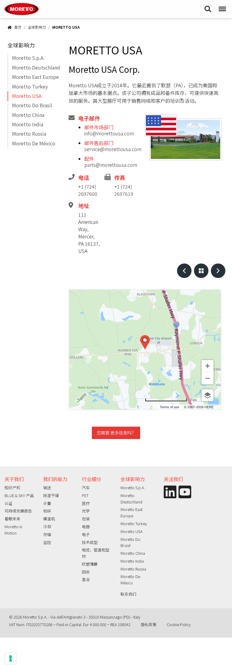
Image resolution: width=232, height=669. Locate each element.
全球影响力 (37, 27)
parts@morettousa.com (110, 164)
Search (207, 6)
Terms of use (169, 407)
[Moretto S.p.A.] (22, 9)
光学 (86, 511)
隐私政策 (148, 624)
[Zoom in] (207, 366)
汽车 (86, 487)
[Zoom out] (207, 378)
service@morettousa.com (112, 149)
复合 (86, 579)
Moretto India (27, 124)
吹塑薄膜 (90, 564)
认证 (8, 503)
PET (85, 495)
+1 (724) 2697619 (123, 190)
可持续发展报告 (18, 511)
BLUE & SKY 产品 (19, 495)
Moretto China (28, 114)
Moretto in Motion (13, 530)
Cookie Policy (179, 624)
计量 (47, 503)
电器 (86, 526)
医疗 (86, 503)
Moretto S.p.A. (28, 57)
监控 (47, 542)
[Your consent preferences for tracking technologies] (10, 658)
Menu (222, 6)
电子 (86, 534)
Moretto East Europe (35, 76)
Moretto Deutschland (36, 67)
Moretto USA (26, 95)
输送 (47, 487)
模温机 (49, 519)
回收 (86, 572)
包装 (86, 519)
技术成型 (90, 542)
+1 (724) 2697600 (87, 190)
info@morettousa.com (109, 133)
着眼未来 (12, 519)
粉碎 (47, 511)
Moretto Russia (29, 133)
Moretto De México (33, 143)
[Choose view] (207, 395)
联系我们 (128, 594)
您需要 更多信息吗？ (116, 432)
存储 (47, 534)
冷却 (47, 526)
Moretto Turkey (30, 86)
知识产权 (12, 487)
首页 (17, 27)
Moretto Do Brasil (32, 105)
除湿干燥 (51, 495)
